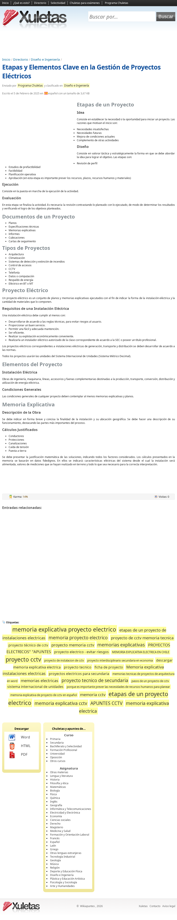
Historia (55, 779)
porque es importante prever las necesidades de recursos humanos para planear (118, 687)
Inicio (5, 3)
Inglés (53, 801)
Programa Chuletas (116, 3)
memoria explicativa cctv (61, 703)
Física (53, 794)
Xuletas (143, 906)
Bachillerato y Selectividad (66, 746)
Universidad (57, 753)
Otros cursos (57, 761)
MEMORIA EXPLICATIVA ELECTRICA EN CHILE (140, 652)
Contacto (155, 906)
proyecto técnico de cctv (28, 645)
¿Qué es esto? (21, 3)
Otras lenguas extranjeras (65, 853)
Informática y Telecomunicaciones (70, 809)
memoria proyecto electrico (78, 637)
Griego (54, 849)
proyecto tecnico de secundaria (95, 680)
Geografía (56, 805)
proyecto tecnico (77, 667)
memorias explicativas (121, 644)
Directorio (40, 3)
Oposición (56, 757)
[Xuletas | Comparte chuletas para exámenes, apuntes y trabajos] (34, 27)
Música (54, 864)
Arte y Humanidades (62, 886)
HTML (25, 745)
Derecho (55, 823)
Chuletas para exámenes (85, 3)
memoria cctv (92, 694)
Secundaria (57, 742)
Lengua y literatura (61, 776)
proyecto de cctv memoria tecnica (142, 637)
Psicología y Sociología (63, 882)
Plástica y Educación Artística (67, 878)
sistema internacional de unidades (35, 686)
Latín (53, 845)
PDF (24, 754)
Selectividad (58, 3)
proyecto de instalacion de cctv (64, 660)
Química (55, 798)
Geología (55, 860)
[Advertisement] (88, 43)
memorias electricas (39, 680)
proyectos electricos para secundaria (79, 673)
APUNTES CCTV (106, 703)
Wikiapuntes (87, 906)
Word (25, 737)
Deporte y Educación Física (66, 871)
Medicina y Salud (60, 831)
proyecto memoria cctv (72, 645)
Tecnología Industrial (62, 856)
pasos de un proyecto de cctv (150, 681)
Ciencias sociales (60, 820)
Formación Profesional (63, 750)
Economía (56, 816)
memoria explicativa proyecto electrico (64, 629)
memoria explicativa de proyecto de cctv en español (43, 695)
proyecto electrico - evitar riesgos (81, 651)
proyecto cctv (23, 659)
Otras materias (59, 772)
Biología (55, 790)
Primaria (55, 739)
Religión (55, 867)
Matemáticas (58, 787)
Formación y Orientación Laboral (69, 834)
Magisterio (56, 827)
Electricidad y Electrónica (65, 812)
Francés (55, 838)
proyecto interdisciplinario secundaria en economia (120, 660)
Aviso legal (168, 906)
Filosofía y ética (59, 783)
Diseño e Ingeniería (45, 59)
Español (55, 842)
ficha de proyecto (109, 667)
